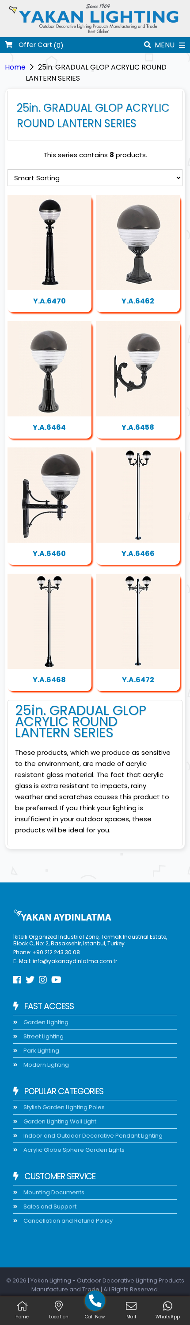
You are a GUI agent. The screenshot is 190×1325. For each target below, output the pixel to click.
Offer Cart (35, 45)
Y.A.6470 (49, 301)
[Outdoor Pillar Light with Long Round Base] (49, 368)
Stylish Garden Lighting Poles (63, 1107)
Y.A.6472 (138, 680)
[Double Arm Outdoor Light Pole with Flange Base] (138, 495)
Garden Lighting (45, 1022)
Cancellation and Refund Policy (67, 1220)
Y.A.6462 (138, 301)
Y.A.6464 (49, 427)
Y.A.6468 (49, 680)
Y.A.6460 (49, 553)
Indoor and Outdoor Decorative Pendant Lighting (92, 1135)
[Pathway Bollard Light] (49, 242)
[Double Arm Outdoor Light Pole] (49, 621)
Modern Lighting (45, 1065)
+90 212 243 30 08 (56, 952)
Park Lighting (40, 1050)
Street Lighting (43, 1036)
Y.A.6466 (138, 553)
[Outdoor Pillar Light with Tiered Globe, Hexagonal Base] (138, 242)
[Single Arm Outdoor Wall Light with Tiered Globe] (138, 368)
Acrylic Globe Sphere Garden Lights (73, 1150)
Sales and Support (49, 1206)
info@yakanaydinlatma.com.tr (75, 961)
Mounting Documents (53, 1192)
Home (15, 67)
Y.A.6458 (138, 427)
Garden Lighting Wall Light (59, 1121)
